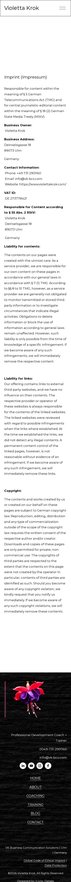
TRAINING (36, 804)
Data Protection (56, 865)
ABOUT (35, 787)
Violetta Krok (21, 8)
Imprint (60, 860)
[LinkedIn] (23, 765)
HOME (35, 778)
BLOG (35, 813)
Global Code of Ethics (38, 860)
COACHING (35, 796)
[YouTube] (31, 765)
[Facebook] (48, 765)
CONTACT (35, 822)
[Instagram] (39, 765)
